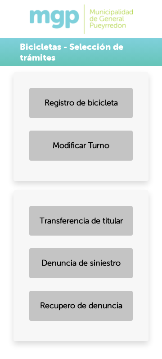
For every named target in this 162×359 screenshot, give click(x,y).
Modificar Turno (81, 145)
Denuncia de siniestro (81, 262)
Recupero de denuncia (81, 305)
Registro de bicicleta (81, 102)
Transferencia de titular (81, 220)
